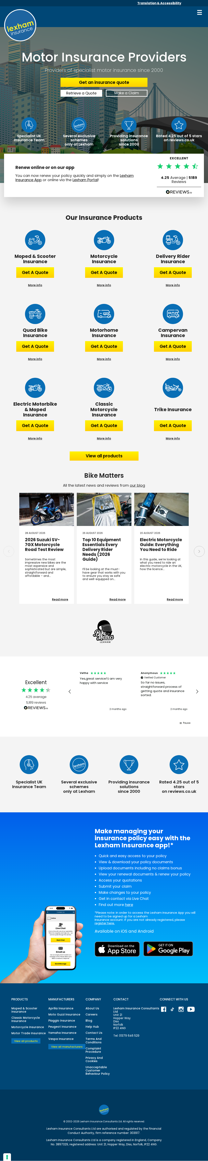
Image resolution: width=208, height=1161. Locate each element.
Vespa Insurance (61, 1039)
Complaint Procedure (93, 1050)
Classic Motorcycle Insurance (25, 1019)
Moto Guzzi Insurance (64, 1014)
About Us (92, 1008)
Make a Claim (126, 92)
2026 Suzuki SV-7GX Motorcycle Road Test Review (44, 544)
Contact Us (94, 1033)
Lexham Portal (85, 179)
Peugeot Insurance (62, 1027)
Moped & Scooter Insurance (24, 1010)
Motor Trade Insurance (28, 1033)
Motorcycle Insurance (27, 1027)
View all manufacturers (66, 1047)
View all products (104, 456)
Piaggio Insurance (61, 1021)
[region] (133, 691)
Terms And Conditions (94, 1040)
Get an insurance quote (104, 82)
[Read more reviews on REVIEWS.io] (36, 708)
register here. (105, 923)
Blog (89, 1021)
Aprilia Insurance (60, 1008)
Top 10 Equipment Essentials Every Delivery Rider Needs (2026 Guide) (101, 549)
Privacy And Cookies (94, 1059)
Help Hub (92, 1027)
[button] (199, 551)
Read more (60, 599)
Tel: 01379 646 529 (126, 1036)
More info (35, 285)
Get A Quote (35, 272)
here (129, 904)
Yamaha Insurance (62, 1033)
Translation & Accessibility (159, 3)
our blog (137, 485)
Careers (92, 1014)
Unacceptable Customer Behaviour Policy (98, 1070)
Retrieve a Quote (81, 93)
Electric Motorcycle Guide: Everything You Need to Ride (161, 544)
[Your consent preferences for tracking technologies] (7, 1157)
